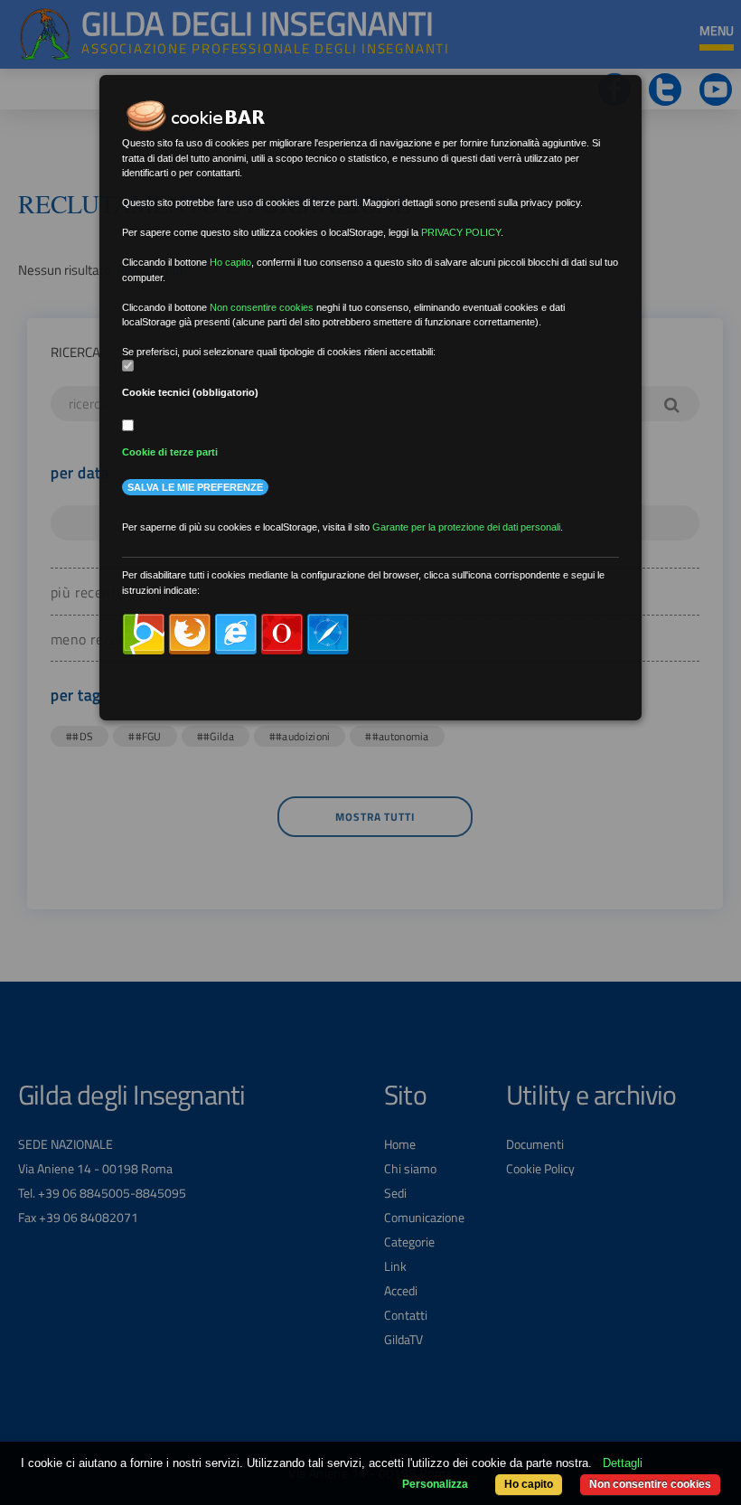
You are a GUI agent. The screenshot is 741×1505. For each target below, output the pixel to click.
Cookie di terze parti (170, 452)
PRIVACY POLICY (461, 232)
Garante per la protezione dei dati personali (466, 527)
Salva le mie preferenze (195, 487)
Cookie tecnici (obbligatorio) (190, 392)
